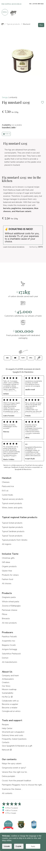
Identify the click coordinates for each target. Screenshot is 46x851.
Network (6, 750)
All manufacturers (9, 662)
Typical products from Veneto (14, 540)
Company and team (10, 675)
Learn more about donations (13, 247)
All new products (9, 623)
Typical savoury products (12, 499)
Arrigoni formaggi (9, 649)
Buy (41, 25)
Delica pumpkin (8, 776)
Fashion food (7, 579)
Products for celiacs (10, 575)
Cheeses (5, 482)
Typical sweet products (12, 503)
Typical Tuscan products (12, 535)
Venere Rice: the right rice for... (15, 772)
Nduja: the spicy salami (11, 763)
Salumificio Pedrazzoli (11, 653)
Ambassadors (8, 679)
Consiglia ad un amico (11, 711)
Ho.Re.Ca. (6, 697)
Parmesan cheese (9, 610)
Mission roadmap (9, 689)
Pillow (4, 614)
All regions (6, 544)
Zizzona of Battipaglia (11, 606)
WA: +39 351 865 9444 (36, 4)
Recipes (5, 724)
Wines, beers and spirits (12, 507)
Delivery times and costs (12, 735)
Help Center (7, 728)
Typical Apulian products (12, 527)
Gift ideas (6, 562)
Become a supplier (10, 704)
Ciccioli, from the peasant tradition (16, 780)
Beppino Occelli (9, 645)
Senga (5, 97)
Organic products (9, 566)
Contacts (5, 742)
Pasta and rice (8, 486)
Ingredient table (8, 127)
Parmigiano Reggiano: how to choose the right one (23, 785)
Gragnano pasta (9, 597)
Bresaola (6, 618)
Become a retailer (9, 707)
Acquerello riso (8, 641)
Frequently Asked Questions (14, 739)
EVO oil (5, 490)
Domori (5, 658)
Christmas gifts (8, 558)
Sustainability (7, 693)
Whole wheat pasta (10, 601)
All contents (7, 793)
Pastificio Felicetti (9, 636)
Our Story (6, 686)
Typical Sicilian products (12, 523)
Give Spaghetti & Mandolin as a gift (17, 746)
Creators (5, 682)
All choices (6, 583)
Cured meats (7, 495)
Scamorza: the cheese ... (12, 789)
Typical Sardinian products (13, 531)
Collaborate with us (10, 700)
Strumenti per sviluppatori (13, 732)
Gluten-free (7, 570)
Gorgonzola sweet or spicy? (14, 767)
